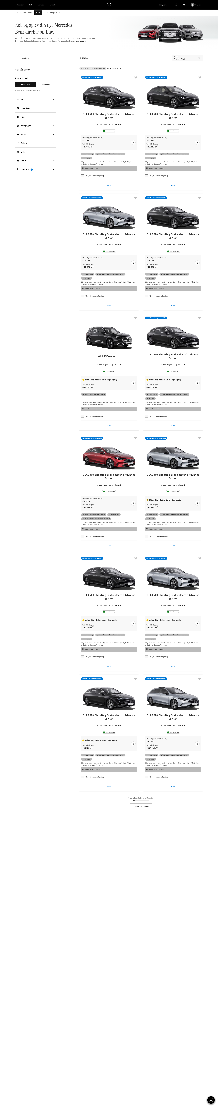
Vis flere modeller (141, 806)
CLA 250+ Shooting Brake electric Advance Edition (109, 116)
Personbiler (25, 84)
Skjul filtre (26, 58)
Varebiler (46, 84)
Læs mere (80, 41)
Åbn (109, 185)
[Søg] (176, 5)
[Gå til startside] (109, 4)
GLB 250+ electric (109, 356)
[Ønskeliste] (184, 5)
